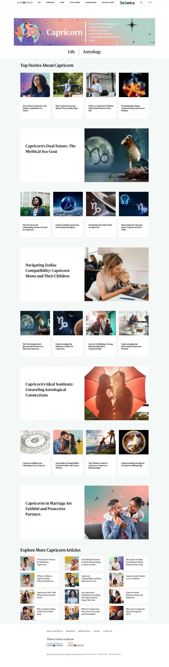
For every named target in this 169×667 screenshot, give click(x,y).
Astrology (92, 51)
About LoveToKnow (55, 631)
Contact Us (107, 631)
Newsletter (70, 631)
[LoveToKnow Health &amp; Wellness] (55, 643)
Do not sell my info (89, 654)
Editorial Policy (84, 631)
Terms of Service (115, 654)
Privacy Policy (102, 654)
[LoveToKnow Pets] (76, 643)
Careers (96, 631)
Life (71, 51)
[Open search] (141, 2)
